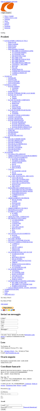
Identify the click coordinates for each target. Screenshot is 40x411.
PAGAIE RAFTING (14, 149)
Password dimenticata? (30, 407)
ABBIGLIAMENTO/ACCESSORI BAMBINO (22, 156)
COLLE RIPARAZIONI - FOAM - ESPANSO (22, 287)
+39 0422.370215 (9, 351)
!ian (9, 388)
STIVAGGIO (16, 250)
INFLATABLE (16, 167)
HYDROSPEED (13, 132)
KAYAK (14, 235)
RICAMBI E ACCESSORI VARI (22, 284)
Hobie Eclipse (12, 46)
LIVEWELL (16, 271)
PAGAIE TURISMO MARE (17, 139)
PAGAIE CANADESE (15, 147)
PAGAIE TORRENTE (15, 142)
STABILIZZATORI (18, 254)
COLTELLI (15, 222)
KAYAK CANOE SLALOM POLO (19, 128)
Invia (2, 338)
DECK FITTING (17, 259)
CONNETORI (16, 223)
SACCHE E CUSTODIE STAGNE (19, 240)
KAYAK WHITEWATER (16, 120)
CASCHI (11, 169)
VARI (13, 232)
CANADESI (16, 237)
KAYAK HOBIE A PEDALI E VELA (16, 41)
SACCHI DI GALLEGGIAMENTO (19, 233)
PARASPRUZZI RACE (19, 193)
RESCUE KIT (16, 228)
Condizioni (28, 384)
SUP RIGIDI (12, 78)
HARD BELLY (13, 91)
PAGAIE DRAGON (14, 145)
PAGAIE (14, 68)
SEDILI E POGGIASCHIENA (21, 264)
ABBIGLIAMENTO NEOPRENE (18, 198)
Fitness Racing (16, 106)
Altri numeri (4, 304)
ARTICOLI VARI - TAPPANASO (18, 216)
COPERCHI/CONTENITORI (21, 71)
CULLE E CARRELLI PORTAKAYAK (20, 242)
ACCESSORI (8, 152)
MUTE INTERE (17, 200)
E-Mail (3, 318)
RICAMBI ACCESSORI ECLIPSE (22, 51)
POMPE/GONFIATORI (19, 286)
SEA (13, 230)
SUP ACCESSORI (14, 81)
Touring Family (16, 108)
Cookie (24, 385)
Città (2, 325)
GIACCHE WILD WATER (20, 181)
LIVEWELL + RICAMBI (19, 64)
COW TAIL (15, 225)
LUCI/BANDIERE (18, 220)
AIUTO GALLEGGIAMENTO (18, 157)
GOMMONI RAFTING (11, 289)
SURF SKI (11, 130)
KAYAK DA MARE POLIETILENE (19, 110)
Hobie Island (12, 47)
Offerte (6, 291)
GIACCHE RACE (17, 178)
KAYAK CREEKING (18, 123)
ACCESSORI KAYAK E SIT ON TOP (20, 252)
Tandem (14, 98)
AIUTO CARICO (17, 247)
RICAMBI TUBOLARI (19, 282)
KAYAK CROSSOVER (15, 118)
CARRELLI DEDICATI (19, 73)
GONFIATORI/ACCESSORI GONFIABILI (21, 281)
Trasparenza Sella (11, 385)
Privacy (19, 385)
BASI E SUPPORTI (18, 274)
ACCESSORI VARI (18, 54)
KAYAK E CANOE (10, 85)
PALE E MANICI (13, 150)
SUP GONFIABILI (14, 83)
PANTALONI (16, 184)
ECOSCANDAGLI (18, 277)
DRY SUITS (16, 186)
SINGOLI (15, 90)
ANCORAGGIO (17, 276)
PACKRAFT (12, 134)
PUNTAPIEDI (16, 265)
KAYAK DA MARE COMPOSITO (19, 100)
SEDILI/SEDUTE (17, 69)
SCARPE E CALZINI (15, 211)
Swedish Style (16, 101)
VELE (14, 255)
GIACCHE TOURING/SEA (20, 179)
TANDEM (15, 88)
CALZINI (15, 215)
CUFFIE (14, 201)
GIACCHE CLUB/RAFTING (21, 183)
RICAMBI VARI (17, 57)
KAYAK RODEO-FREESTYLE (22, 127)
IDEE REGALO (9, 294)
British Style (15, 103)
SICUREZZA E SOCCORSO (17, 218)
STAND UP (8, 76)
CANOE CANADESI (15, 117)
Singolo (14, 96)
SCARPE (15, 213)
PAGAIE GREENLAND (15, 140)
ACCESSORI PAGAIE (19, 267)
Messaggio (4, 329)
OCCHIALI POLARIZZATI (16, 154)
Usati (6, 293)
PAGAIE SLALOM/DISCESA (17, 144)
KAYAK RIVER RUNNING (21, 125)
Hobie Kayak (12, 42)
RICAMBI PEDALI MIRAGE (21, 63)
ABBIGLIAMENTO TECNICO (18, 208)
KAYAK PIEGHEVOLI (15, 135)
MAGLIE (15, 206)
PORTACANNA (17, 279)
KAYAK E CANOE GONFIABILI (18, 115)
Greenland (15, 105)
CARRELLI (15, 243)
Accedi (3, 409)
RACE (14, 164)
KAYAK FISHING (14, 86)
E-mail (3, 405)
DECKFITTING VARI (19, 56)
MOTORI (15, 66)
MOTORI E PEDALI (18, 257)
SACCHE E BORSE (14, 238)
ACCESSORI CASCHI (19, 171)
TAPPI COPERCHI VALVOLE (21, 260)
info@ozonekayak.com (12, 353)
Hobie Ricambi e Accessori (16, 49)
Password (3, 407)
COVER (14, 74)
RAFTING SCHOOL (18, 159)
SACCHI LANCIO (18, 227)
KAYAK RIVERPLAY (19, 122)
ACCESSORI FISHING (19, 52)
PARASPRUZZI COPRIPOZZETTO (19, 188)
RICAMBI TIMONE (18, 61)
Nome (2, 322)
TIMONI (14, 262)
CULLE (14, 245)
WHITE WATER (17, 162)
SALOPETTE (16, 205)
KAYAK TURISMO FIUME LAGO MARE (21, 93)
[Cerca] (1, 396)
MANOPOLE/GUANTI (15, 210)
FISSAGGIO (16, 249)
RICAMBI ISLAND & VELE (21, 59)
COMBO (14, 196)
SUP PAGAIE (12, 79)
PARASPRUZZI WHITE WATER (22, 191)
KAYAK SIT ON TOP (15, 95)
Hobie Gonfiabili (13, 44)
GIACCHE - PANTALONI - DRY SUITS (21, 176)
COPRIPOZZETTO (18, 194)
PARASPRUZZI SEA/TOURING (22, 189)
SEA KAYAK (16, 166)
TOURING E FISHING (19, 161)
